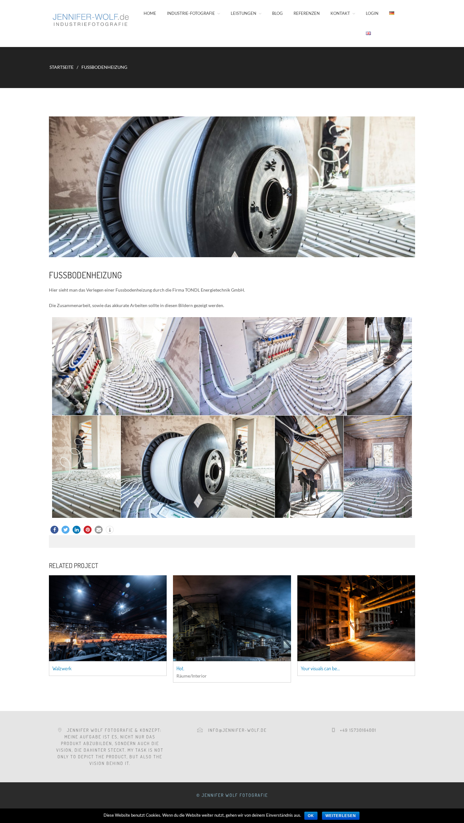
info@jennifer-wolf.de (235, 730)
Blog (277, 13)
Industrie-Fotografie (191, 13)
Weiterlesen (340, 816)
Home (150, 13)
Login (372, 13)
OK (311, 816)
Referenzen (307, 13)
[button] (54, 530)
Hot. (180, 668)
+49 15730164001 (355, 730)
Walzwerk (61, 668)
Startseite (62, 67)
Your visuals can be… (320, 668)
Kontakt (340, 13)
